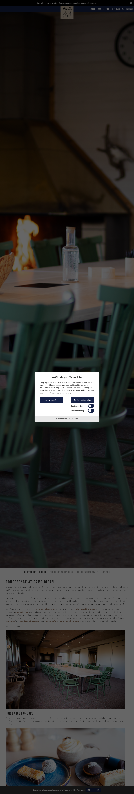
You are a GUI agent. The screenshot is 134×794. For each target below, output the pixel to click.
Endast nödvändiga (82, 400)
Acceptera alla (51, 400)
